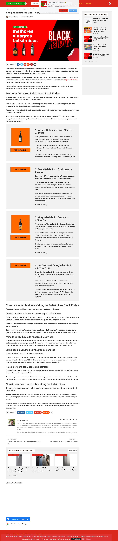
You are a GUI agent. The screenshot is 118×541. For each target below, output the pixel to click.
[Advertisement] (98, 80)
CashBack (88, 3)
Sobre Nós (16, 534)
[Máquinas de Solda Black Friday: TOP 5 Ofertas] (88, 39)
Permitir (72, 10)
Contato (8, 534)
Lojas (80, 3)
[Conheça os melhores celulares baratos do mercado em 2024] (88, 30)
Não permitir (63, 10)
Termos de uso (39, 534)
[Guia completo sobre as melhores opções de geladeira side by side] (66, 460)
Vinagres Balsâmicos (70, 80)
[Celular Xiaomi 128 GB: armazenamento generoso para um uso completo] (43, 460)
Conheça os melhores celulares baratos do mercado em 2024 (99, 29)
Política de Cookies (27, 534)
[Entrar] (109, 3)
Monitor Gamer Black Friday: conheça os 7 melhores (99, 46)
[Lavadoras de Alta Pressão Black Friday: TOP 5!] (88, 56)
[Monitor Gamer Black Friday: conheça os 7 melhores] (88, 47)
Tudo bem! (76, 539)
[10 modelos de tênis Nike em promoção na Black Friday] (88, 21)
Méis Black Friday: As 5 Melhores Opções (64, 441)
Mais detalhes (86, 539)
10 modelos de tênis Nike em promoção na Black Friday (100, 20)
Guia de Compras (14, 455)
